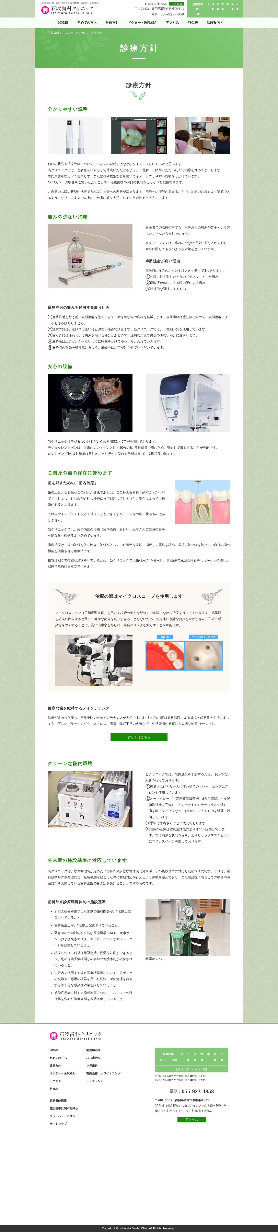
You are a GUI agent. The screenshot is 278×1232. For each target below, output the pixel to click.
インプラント (94, 1081)
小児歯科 (92, 1065)
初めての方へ (58, 1057)
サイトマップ (58, 1123)
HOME (54, 1050)
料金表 (54, 1088)
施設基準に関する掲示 (64, 1108)
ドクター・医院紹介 (62, 1073)
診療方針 (55, 1065)
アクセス (176, 3)
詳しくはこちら (139, 737)
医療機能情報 (58, 1100)
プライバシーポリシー (64, 1116)
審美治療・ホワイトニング (103, 1073)
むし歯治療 (93, 1057)
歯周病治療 (93, 1050)
